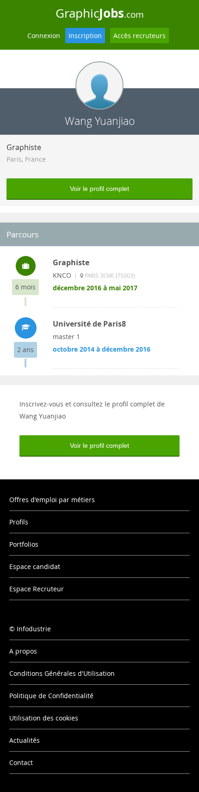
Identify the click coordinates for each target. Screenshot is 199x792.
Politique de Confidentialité (51, 695)
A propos (23, 651)
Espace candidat (34, 566)
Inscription (85, 35)
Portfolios (23, 544)
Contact (21, 762)
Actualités (24, 740)
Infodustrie (34, 628)
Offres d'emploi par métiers (52, 499)
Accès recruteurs (139, 35)
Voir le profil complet (99, 188)
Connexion (43, 35)
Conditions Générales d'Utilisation (62, 673)
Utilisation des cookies (43, 717)
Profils (18, 521)
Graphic (100, 13)
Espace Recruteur (36, 588)
